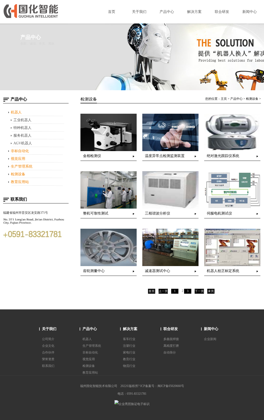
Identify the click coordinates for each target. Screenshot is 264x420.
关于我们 (49, 329)
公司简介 (48, 339)
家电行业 (129, 352)
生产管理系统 (21, 166)
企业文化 (48, 346)
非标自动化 (20, 151)
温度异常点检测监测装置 (165, 156)
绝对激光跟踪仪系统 (223, 156)
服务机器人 (22, 135)
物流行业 (129, 366)
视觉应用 (18, 159)
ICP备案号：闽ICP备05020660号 (162, 386)
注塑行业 (129, 346)
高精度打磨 (171, 346)
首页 (151, 291)
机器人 (16, 112)
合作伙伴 (48, 352)
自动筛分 (169, 352)
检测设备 (18, 174)
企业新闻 (210, 339)
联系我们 (48, 366)
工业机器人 (22, 120)
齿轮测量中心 (94, 271)
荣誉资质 (48, 359)
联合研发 (170, 329)
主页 (224, 99)
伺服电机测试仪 (219, 213)
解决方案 (130, 329)
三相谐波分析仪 (157, 213)
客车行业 (129, 339)
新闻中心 (211, 329)
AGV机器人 (22, 143)
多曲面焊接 (171, 339)
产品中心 (236, 99)
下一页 (199, 291)
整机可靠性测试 (95, 213)
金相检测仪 (92, 156)
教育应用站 (20, 182)
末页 (211, 291)
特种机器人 (22, 128)
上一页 (163, 291)
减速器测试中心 (157, 271)
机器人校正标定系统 (223, 271)
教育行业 (129, 359)
